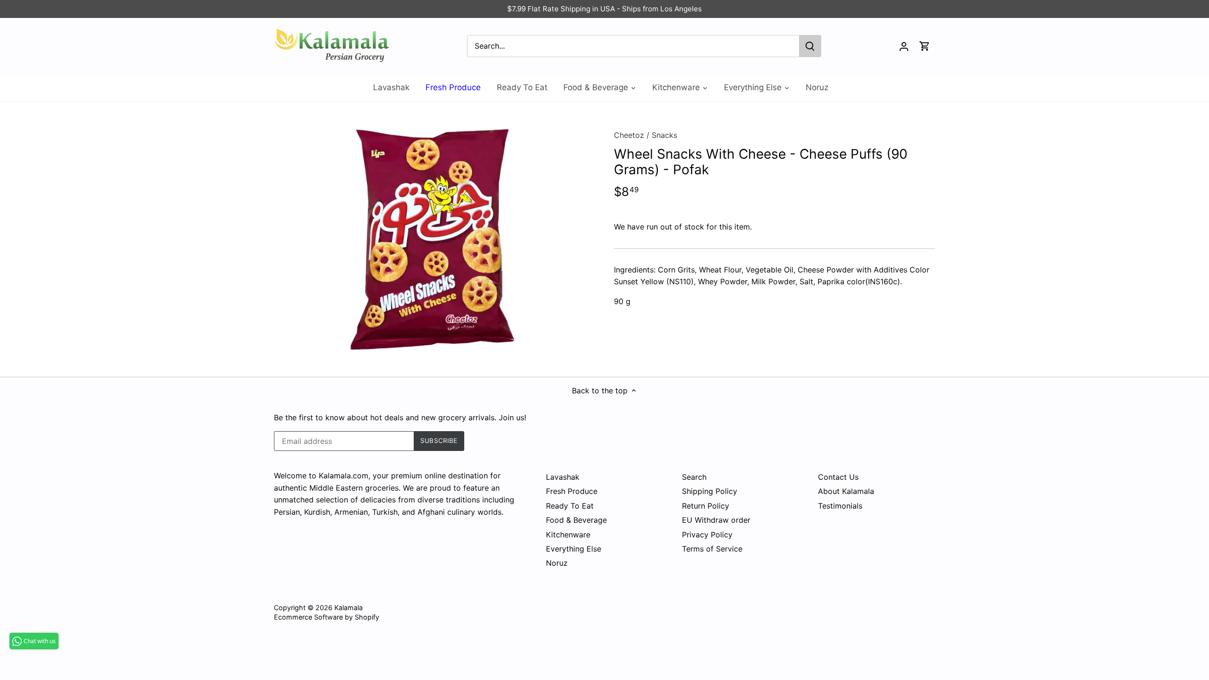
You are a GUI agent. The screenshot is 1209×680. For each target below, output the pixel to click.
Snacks (664, 135)
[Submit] (810, 46)
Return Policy (705, 505)
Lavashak (562, 477)
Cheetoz (629, 135)
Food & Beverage (576, 520)
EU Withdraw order (716, 520)
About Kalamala (846, 491)
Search (694, 477)
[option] (432, 239)
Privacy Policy (707, 534)
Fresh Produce (571, 491)
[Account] (904, 46)
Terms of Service (712, 548)
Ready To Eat (570, 505)
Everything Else (573, 548)
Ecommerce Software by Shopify (326, 617)
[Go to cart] (924, 46)
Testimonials (840, 505)
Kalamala (348, 608)
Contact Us (838, 477)
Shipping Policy (709, 491)
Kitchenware (568, 534)
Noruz (557, 563)
